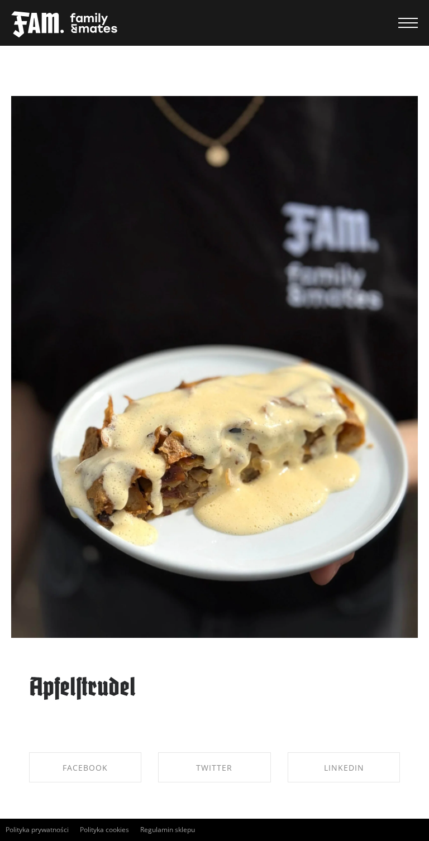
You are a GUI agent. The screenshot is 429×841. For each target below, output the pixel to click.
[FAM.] (64, 25)
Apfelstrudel (82, 689)
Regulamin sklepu (167, 829)
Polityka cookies (104, 829)
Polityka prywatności (37, 829)
